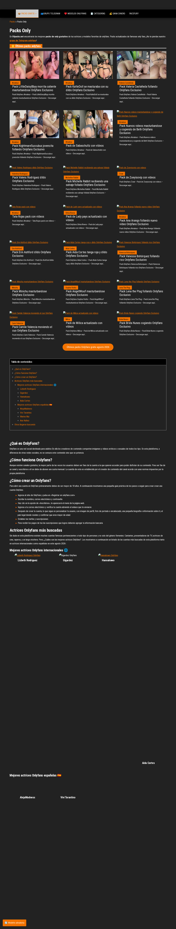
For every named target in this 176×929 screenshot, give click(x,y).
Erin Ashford (17, 248)
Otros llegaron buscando (25, 424)
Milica (68, 319)
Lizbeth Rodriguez (28, 389)
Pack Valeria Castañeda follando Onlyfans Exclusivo (138, 88)
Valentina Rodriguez (20, 174)
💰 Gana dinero (117, 13)
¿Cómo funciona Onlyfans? (26, 373)
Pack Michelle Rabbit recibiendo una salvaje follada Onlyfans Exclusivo (87, 183)
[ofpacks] (12, 14)
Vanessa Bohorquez (127, 252)
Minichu (15, 288)
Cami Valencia (17, 323)
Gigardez (24, 393)
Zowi (121, 174)
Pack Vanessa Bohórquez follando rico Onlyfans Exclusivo (139, 257)
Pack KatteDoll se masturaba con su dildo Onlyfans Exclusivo (87, 88)
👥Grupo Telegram (50, 13)
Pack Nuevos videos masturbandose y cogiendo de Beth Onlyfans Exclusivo (140, 129)
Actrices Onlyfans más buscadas (28, 381)
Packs (12, 21)
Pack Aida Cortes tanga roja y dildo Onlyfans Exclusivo (86, 253)
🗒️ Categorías (97, 13)
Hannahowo (25, 396)
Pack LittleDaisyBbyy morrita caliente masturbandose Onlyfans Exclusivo (34, 88)
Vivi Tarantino (25, 412)
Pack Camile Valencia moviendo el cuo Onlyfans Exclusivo (32, 328)
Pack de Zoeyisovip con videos (137, 177)
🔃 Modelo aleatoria (14, 923)
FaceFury (134, 13)
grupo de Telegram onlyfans (23, 40)
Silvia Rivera (70, 213)
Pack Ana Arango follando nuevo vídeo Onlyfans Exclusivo (138, 222)
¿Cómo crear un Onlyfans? (26, 377)
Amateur (15, 83)
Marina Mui (24, 416)
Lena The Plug (124, 288)
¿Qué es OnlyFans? (23, 369)
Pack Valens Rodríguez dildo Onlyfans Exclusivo (29, 179)
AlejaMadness (26, 408)
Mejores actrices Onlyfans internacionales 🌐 (36, 385)
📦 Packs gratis (26, 13)
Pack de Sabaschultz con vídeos (85, 145)
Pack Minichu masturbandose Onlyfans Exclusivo (29, 293)
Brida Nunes (123, 319)
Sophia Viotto (71, 288)
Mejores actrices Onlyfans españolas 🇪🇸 (34, 404)
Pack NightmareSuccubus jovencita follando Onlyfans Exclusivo (32, 147)
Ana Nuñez (24, 420)
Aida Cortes (70, 248)
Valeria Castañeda (126, 83)
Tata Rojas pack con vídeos (28, 216)
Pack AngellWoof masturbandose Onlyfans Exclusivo (85, 293)
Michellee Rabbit (72, 178)
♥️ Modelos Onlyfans (75, 13)
